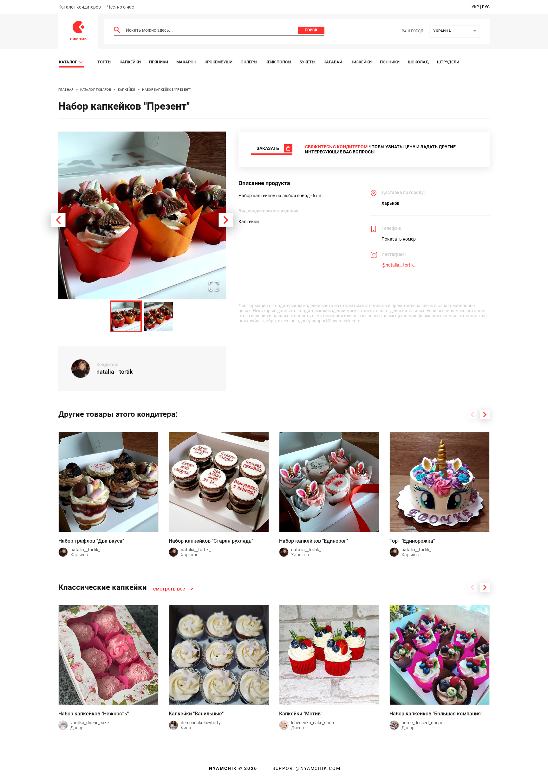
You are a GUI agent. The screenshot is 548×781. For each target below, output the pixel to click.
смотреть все (169, 589)
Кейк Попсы (278, 62)
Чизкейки (361, 62)
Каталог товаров (95, 89)
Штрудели (448, 62)
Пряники (158, 62)
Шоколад (418, 62)
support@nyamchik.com (305, 768)
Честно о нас (120, 7)
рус (486, 7)
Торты (104, 62)
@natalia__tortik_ (398, 265)
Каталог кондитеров (79, 7)
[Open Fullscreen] (214, 286)
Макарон (186, 62)
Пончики (390, 62)
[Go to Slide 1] (126, 316)
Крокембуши (218, 62)
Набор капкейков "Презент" (166, 89)
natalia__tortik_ (115, 371)
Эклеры (249, 62)
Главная (66, 89)
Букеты (307, 62)
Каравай (332, 62)
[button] (142, 215)
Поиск (311, 30)
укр (475, 7)
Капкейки (130, 62)
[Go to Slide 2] (158, 316)
